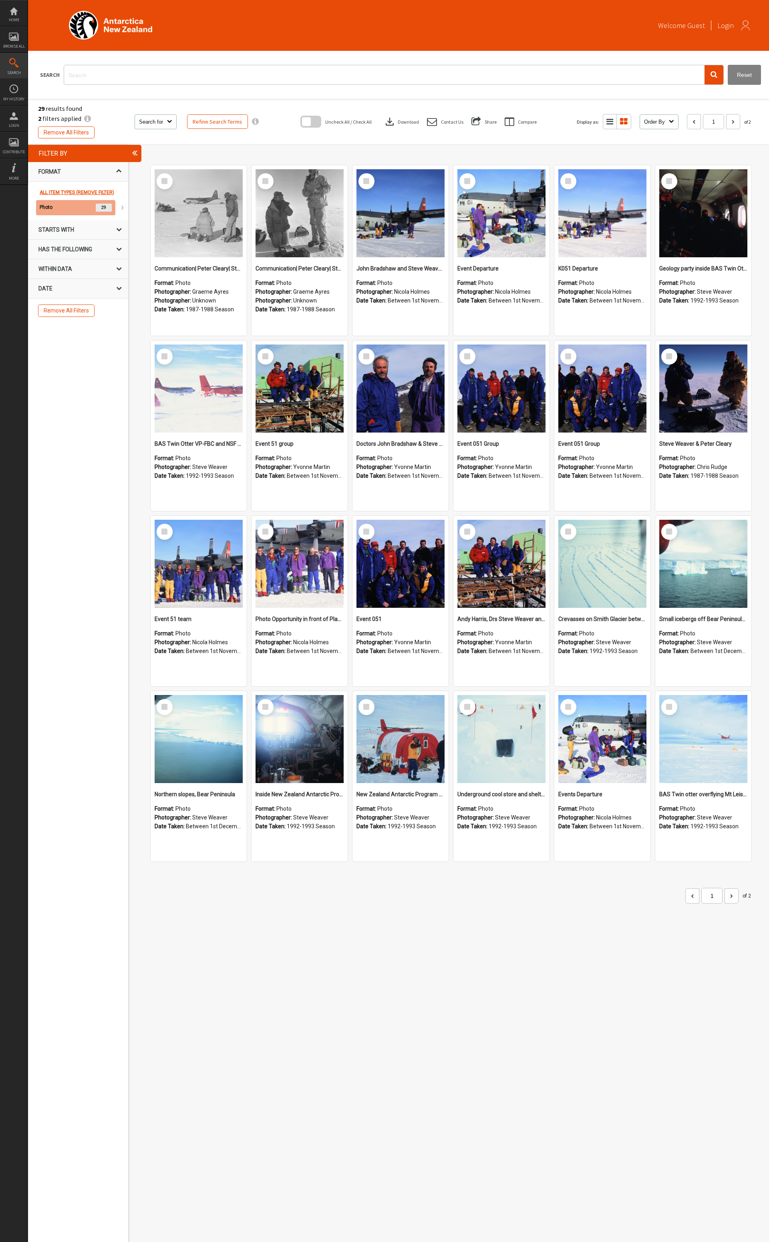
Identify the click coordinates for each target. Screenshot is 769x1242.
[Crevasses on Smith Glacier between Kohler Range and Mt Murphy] (602, 564)
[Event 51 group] (300, 389)
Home (14, 19)
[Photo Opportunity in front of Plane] (300, 564)
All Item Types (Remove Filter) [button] (77, 192)
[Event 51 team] (199, 564)
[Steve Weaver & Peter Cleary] (703, 389)
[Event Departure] (501, 213)
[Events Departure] (602, 739)
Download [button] (401, 122)
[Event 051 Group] (501, 389)
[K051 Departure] (602, 213)
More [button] (14, 178)
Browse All (14, 46)
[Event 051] (400, 564)
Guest (696, 25)
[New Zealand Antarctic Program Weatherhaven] (400, 739)
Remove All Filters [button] (66, 132)
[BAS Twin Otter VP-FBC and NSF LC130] (199, 389)
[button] (714, 74)
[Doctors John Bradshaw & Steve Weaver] (400, 389)
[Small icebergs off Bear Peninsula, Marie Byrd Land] (703, 564)
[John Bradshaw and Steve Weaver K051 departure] (400, 213)
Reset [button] (744, 75)
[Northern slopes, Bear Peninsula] (199, 739)
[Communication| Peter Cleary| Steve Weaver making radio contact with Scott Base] (199, 213)
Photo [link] (46, 207)
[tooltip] (255, 122)
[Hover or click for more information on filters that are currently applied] (87, 118)
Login (14, 125)
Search (14, 72)
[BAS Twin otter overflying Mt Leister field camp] (703, 739)
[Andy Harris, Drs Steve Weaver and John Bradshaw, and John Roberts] (501, 564)
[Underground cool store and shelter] (501, 739)
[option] (78, 207)
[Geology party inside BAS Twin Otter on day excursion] (703, 213)
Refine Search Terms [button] (217, 121)
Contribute (14, 151)
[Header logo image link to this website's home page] (110, 13)
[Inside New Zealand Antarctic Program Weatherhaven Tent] (300, 739)
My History (13, 99)
